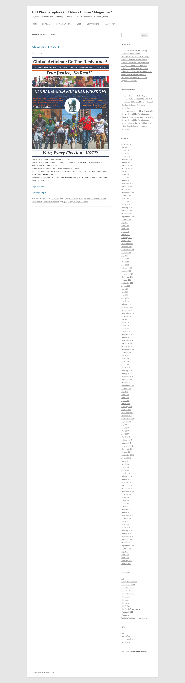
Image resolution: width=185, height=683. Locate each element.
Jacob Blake (39, 186)
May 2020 (125, 325)
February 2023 (126, 238)
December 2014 (127, 515)
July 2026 (124, 147)
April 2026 (125, 153)
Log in (123, 633)
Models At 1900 (127, 612)
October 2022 (126, 247)
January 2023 (126, 241)
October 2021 (126, 280)
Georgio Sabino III (81, 201)
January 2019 (126, 373)
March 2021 (125, 301)
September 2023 (127, 216)
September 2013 (127, 545)
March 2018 (125, 404)
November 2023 (127, 210)
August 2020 (126, 316)
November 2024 (127, 186)
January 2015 (126, 512)
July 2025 (124, 171)
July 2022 (124, 256)
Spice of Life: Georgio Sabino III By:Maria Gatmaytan (137, 105)
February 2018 (126, 407)
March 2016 (125, 473)
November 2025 (127, 165)
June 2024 (125, 198)
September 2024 (127, 192)
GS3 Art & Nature (127, 588)
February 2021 (126, 304)
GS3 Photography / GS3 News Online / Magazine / (72, 12)
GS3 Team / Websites (63, 24)
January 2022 (126, 271)
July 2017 (124, 425)
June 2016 (125, 464)
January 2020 (126, 337)
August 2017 (126, 422)
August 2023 (126, 219)
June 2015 (125, 497)
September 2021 (127, 283)
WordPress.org (127, 642)
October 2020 (126, 310)
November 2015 (127, 485)
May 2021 (125, 295)
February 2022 (126, 268)
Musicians (125, 615)
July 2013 (124, 551)
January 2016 (126, 479)
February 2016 (126, 476)
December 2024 (127, 183)
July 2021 (124, 289)
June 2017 (125, 428)
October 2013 (126, 542)
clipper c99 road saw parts (131, 117)
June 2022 (125, 259)
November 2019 (127, 343)
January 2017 (126, 443)
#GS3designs (73, 198)
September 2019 (127, 349)
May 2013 (125, 557)
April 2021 (125, 298)
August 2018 (126, 388)
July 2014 (124, 521)
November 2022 (127, 244)
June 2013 (125, 554)
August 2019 (126, 352)
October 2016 (126, 452)
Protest (46, 201)
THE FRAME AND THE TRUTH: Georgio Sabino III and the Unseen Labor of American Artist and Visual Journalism (135, 59)
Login (79, 24)
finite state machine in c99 (131, 111)
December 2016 (127, 446)
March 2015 (125, 506)
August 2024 (126, 195)
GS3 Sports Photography (130, 609)
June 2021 (125, 292)
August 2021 (126, 286)
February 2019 (126, 370)
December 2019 (127, 340)
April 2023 (125, 232)
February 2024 (126, 207)
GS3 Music (125, 600)
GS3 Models (125, 597)
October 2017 (126, 416)
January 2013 (126, 564)
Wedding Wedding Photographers (134, 618)
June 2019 (125, 358)
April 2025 (125, 177)
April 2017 (125, 434)
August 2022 (126, 253)
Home (34, 24)
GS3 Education (126, 591)
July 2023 (124, 222)
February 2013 (126, 561)
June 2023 (125, 225)
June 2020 (125, 322)
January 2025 (126, 180)
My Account (110, 24)
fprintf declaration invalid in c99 (133, 123)
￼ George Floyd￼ (39, 192)
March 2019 (125, 367)
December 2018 (127, 376)
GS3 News (125, 603)
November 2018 (127, 379)
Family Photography (129, 582)
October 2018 (126, 382)
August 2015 (126, 494)
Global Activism (100, 198)
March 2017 (125, 437)
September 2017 (127, 419)
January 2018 (126, 410)
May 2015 (125, 500)
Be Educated (89, 198)
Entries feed (125, 636)
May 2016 (125, 467)
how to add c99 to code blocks (132, 102)
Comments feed (127, 639)
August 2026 (126, 144)
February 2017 (126, 440)
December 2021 (127, 274)
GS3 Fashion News (128, 594)
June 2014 (125, 524)
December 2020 (127, 307)
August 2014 (126, 518)
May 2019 (125, 361)
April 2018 (125, 401)
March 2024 (125, 204)
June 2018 (125, 395)
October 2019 (126, 346)
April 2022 (125, 265)
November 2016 (127, 449)
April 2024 (125, 201)
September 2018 (127, 385)
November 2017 (127, 413)
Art (122, 579)
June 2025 (125, 174)
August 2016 (126, 458)
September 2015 (127, 491)
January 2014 (126, 533)
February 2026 (126, 159)
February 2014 (126, 530)
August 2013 (126, 548)
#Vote (81, 198)
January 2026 (126, 162)
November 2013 (127, 539)
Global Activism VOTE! (46, 46)
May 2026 (125, 150)
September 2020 (127, 313)
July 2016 (124, 461)
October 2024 (126, 189)
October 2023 (126, 213)
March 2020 (125, 331)
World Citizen (54, 201)
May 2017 (125, 431)
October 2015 (126, 488)
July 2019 (124, 355)
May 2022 (125, 262)
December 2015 (127, 482)
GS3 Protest (55, 198)
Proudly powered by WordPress (43, 672)
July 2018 (124, 391)
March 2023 (125, 235)
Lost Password (93, 24)
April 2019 (125, 364)
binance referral (127, 96)
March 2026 (125, 156)
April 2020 (125, 328)
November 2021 (127, 277)
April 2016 (125, 470)
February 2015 (126, 509)
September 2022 (127, 250)
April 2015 (125, 503)
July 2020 (124, 319)
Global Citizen (37, 201)
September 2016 (127, 455)
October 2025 (126, 168)
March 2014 (125, 527)
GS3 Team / (46, 24)
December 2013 (127, 536)
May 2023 (125, 228)
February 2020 (126, 334)
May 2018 (125, 398)
